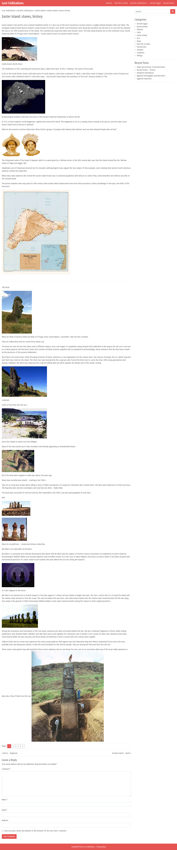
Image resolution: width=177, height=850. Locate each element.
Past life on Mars (121, 3)
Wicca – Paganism (10, 753)
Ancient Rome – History (146, 70)
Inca (138, 38)
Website (5, 820)
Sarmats (140, 50)
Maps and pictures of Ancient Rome (151, 67)
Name (5, 799)
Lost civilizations (8, 10)
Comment (6, 769)
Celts (139, 32)
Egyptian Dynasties (144, 78)
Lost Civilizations (13, 3)
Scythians (140, 53)
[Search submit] (172, 11)
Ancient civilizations (138, 3)
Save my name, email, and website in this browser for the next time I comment (35, 831)
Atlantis (109, 3)
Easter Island (40, 10)
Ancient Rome (168, 3)
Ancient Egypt (155, 3)
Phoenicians (141, 47)
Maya (139, 41)
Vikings (139, 55)
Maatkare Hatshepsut (145, 73)
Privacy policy (101, 847)
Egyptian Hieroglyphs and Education (151, 76)
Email (4, 810)
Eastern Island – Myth (120, 753)
